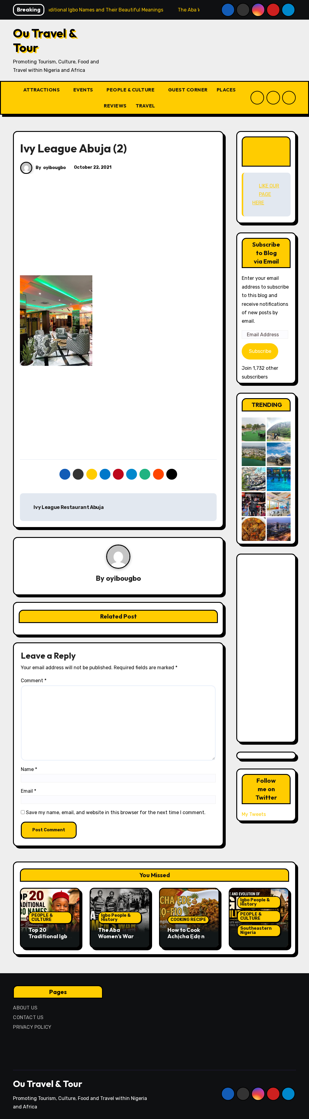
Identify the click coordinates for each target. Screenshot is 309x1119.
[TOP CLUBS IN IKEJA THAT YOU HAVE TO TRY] (254, 479)
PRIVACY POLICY (32, 1027)
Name (29, 769)
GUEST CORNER (188, 90)
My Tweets (254, 814)
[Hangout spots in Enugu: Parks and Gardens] (254, 429)
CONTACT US (28, 1017)
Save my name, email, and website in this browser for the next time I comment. (115, 812)
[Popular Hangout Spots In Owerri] (254, 504)
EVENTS (83, 90)
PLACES (227, 90)
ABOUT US (25, 1008)
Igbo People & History (116, 917)
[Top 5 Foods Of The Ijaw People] (254, 529)
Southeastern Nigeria (256, 930)
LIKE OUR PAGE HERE (266, 151)
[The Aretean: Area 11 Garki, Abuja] (279, 504)
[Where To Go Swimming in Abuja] (279, 479)
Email (28, 791)
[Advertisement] (119, 230)
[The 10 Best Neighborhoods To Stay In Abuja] (279, 529)
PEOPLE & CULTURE (131, 90)
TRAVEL (146, 106)
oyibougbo (54, 167)
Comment (33, 680)
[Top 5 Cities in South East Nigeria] (254, 454)
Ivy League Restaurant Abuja (68, 507)
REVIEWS (115, 106)
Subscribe (260, 351)
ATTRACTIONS (42, 90)
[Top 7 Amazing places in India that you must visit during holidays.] (279, 454)
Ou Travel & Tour (44, 40)
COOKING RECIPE (188, 919)
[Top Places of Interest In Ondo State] (279, 429)
